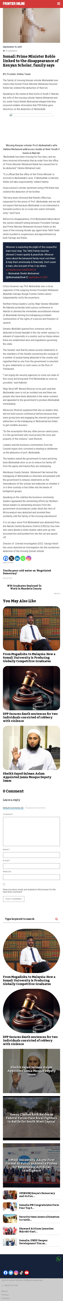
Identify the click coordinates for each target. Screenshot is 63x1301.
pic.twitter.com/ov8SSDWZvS (21, 269)
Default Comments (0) (13, 808)
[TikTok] (21, 1272)
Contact (5, 1298)
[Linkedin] (17, 558)
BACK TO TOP (11, 1285)
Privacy (5, 1295)
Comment (8, 814)
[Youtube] (26, 1272)
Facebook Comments (35, 808)
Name (6, 849)
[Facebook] (5, 558)
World (10, 563)
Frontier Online (14, 3)
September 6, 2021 (38, 277)
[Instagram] (28, 558)
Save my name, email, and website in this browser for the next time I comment (29, 890)
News (5, 563)
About (4, 1291)
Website (7, 871)
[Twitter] (10, 1272)
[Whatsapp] (22, 558)
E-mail (6, 860)
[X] (11, 558)
